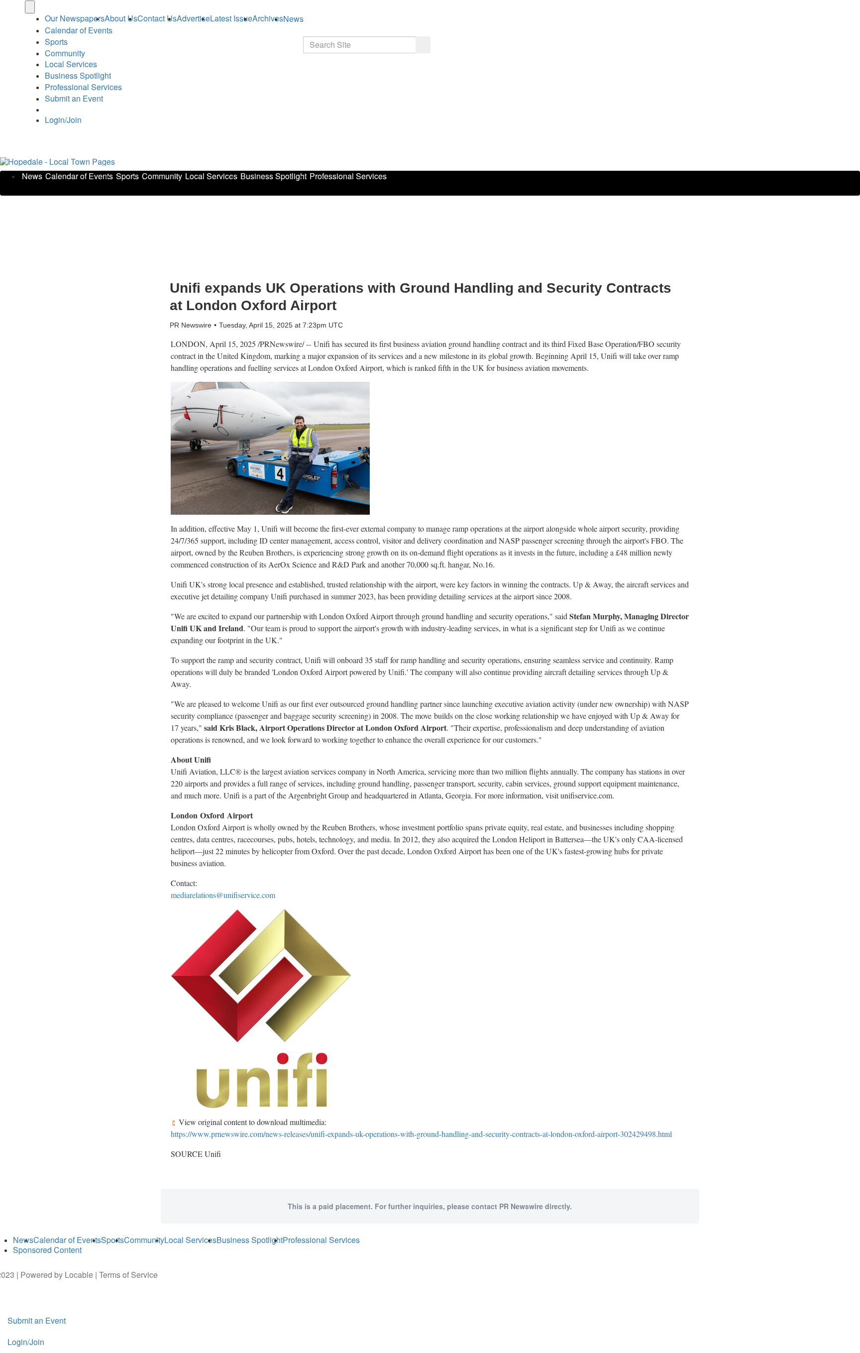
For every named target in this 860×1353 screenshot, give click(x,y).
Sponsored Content (47, 1249)
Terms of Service (128, 1274)
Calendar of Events (79, 176)
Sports (56, 41)
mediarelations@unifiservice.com (223, 895)
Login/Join (63, 119)
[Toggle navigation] (30, 6)
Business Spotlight (78, 75)
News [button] (293, 18)
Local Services (71, 64)
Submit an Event (74, 98)
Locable (79, 1274)
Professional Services (83, 87)
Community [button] (65, 53)
